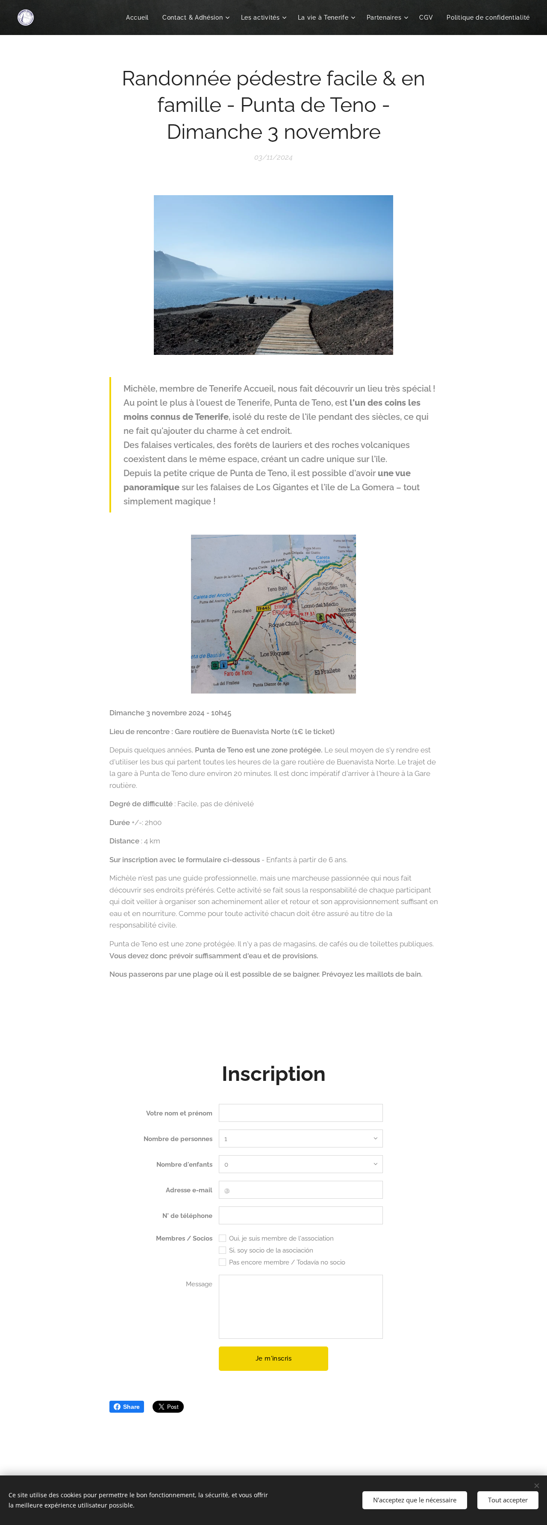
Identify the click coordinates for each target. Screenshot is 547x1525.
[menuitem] (140, 17)
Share (131, 1406)
